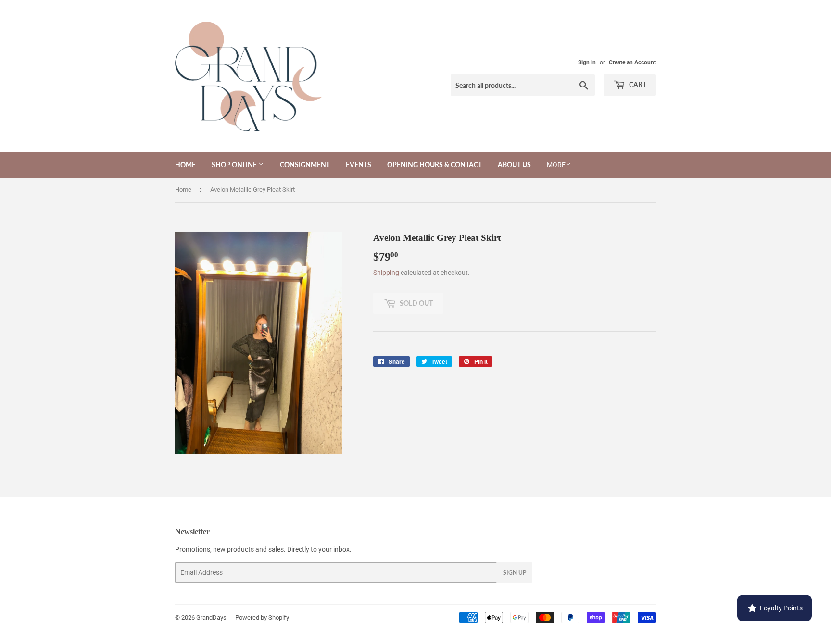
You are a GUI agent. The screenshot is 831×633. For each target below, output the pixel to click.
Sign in (587, 62)
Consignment (305, 165)
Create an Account (632, 62)
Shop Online (235, 165)
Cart (637, 84)
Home (185, 165)
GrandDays (211, 617)
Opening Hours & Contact (434, 165)
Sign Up (514, 572)
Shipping (386, 272)
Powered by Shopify (262, 617)
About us (514, 165)
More (556, 165)
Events (358, 165)
